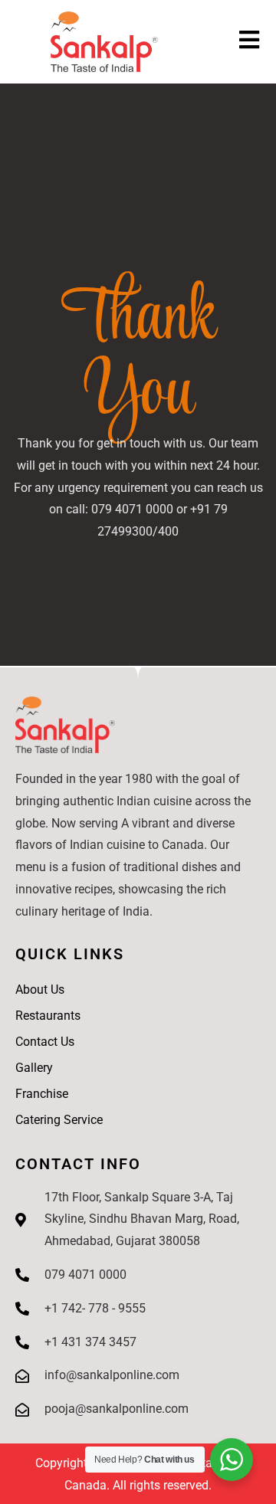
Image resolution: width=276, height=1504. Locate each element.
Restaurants (47, 1015)
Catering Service (59, 1119)
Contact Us (44, 1041)
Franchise (41, 1093)
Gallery (34, 1067)
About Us (39, 989)
